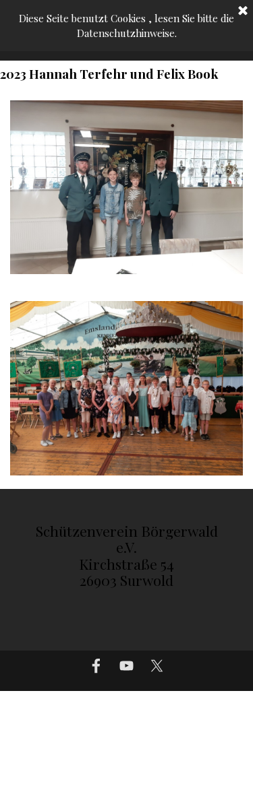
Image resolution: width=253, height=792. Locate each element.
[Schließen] (243, 11)
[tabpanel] (127, 562)
